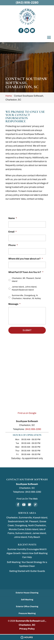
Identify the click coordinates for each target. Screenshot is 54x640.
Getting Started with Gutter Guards (27, 571)
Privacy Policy (27, 629)
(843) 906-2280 (27, 2)
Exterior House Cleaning (27, 593)
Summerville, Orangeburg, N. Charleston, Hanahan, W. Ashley (26, 296)
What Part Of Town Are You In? (25, 272)
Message (14, 304)
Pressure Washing (27, 613)
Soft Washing (27, 600)
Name (12, 218)
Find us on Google (27, 413)
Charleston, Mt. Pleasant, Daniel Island (26, 279)
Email (12, 231)
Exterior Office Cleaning (27, 606)
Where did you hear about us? (25, 258)
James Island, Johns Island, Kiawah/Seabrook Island (24, 288)
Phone (13, 245)
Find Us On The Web (27, 499)
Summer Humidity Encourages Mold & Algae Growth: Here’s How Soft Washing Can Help (27, 553)
